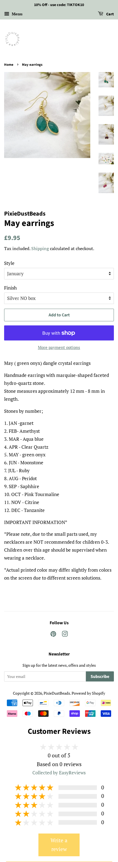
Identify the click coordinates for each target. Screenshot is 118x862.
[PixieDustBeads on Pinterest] (53, 634)
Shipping (40, 248)
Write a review (59, 844)
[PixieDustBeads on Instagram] (65, 634)
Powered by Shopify (88, 693)
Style (9, 263)
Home (8, 64)
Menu (17, 13)
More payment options (59, 347)
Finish (10, 288)
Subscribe (100, 677)
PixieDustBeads (57, 693)
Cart (109, 14)
